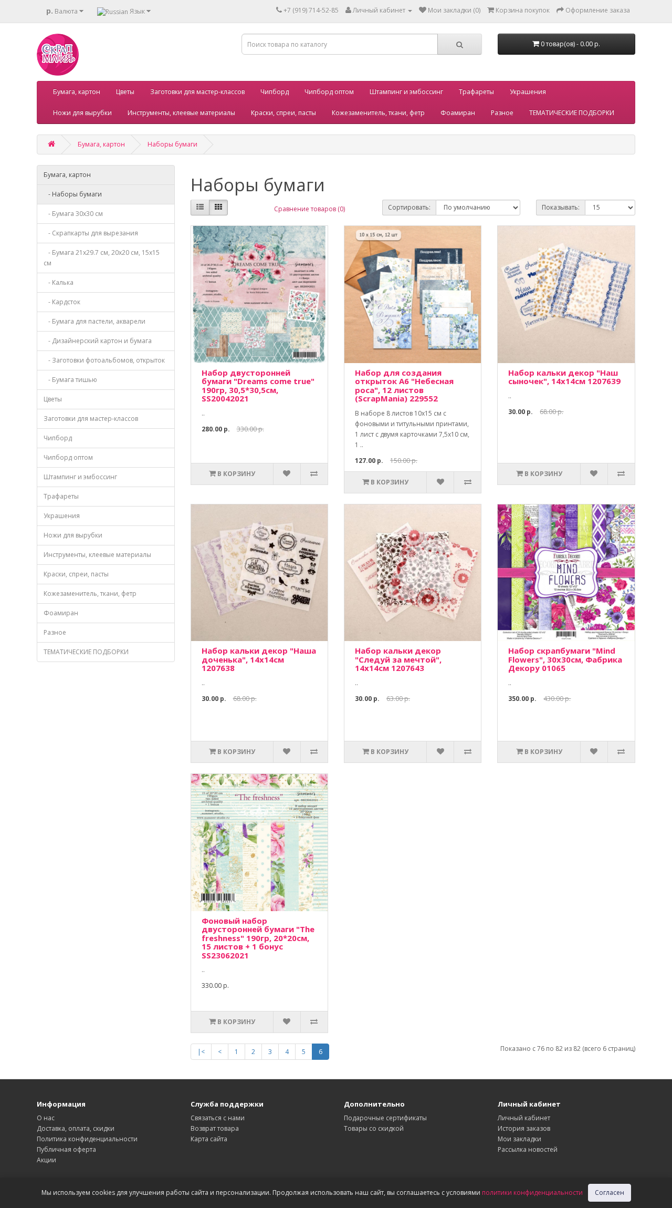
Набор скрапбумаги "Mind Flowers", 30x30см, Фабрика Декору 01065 (565, 659)
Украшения (528, 91)
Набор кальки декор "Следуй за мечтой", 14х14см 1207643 (398, 659)
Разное (502, 112)
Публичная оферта (66, 1149)
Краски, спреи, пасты (283, 112)
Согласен (609, 1192)
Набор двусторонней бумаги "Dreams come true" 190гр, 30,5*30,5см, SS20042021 (258, 385)
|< (201, 1051)
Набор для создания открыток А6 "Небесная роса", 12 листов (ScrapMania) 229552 (404, 385)
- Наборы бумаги (73, 194)
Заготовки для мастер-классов (197, 91)
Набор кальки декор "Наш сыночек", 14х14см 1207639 (564, 377)
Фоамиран (457, 112)
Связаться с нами (218, 1117)
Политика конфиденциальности (87, 1138)
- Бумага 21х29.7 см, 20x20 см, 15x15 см (102, 257)
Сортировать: (409, 207)
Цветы (125, 91)
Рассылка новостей (528, 1149)
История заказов (524, 1128)
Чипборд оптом (329, 91)
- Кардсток (62, 301)
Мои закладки (519, 1138)
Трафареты (476, 91)
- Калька (59, 282)
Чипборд (274, 91)
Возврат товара (215, 1128)
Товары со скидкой (374, 1128)
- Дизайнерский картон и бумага (98, 340)
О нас (46, 1117)
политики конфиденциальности (532, 1192)
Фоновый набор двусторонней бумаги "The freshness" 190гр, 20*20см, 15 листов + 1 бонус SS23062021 (258, 938)
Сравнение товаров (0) (309, 208)
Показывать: (561, 207)
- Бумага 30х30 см (73, 213)
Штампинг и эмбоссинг (406, 91)
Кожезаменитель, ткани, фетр (378, 112)
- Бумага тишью (70, 379)
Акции (46, 1159)
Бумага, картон (76, 91)
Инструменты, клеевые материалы (181, 112)
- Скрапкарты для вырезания (91, 233)
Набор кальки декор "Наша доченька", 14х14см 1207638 (259, 659)
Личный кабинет (524, 1117)
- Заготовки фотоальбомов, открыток (104, 360)
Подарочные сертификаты (385, 1117)
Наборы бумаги (172, 144)
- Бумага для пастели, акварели (94, 321)
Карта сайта (209, 1138)
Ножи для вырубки (82, 112)
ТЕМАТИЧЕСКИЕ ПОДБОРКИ (571, 112)
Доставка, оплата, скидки (75, 1128)
